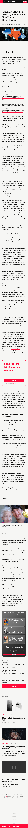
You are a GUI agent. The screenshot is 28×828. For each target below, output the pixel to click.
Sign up (14, 380)
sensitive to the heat (17, 466)
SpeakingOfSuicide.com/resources (11, 603)
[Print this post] (12, 52)
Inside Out (5, 9)
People (14, 810)
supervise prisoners (18, 429)
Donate (25, 1)
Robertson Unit (6, 494)
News (3, 776)
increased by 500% (7, 342)
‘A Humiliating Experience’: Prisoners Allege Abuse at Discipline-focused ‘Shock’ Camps (13, 111)
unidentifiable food (12, 353)
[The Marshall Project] (9, 1)
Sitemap (14, 816)
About (14, 807)
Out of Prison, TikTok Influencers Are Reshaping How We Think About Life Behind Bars (13, 98)
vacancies (16, 437)
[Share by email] (8, 52)
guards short (5, 435)
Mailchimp (14, 383)
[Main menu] (1, 1)
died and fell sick (15, 348)
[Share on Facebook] (4, 52)
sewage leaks (20, 351)
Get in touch (14, 675)
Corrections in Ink (7, 673)
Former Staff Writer (5, 662)
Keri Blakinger (7, 47)
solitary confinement (18, 340)
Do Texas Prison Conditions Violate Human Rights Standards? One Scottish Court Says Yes (13, 104)
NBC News (4, 69)
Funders (14, 819)
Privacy (14, 813)
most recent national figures (12, 169)
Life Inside (5, 714)
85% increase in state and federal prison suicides (13, 173)
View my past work (6, 675)
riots (3, 353)
